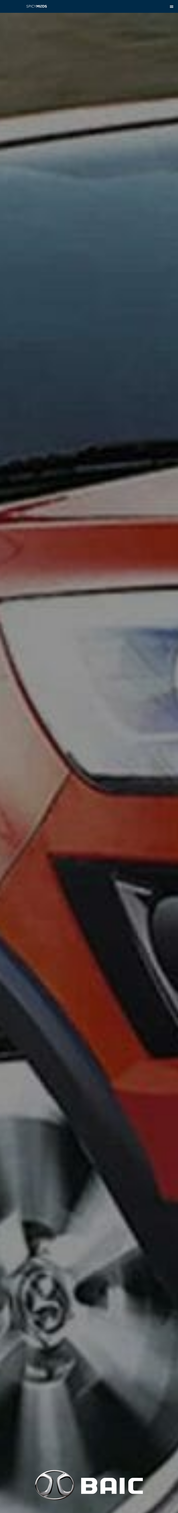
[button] (172, 6)
